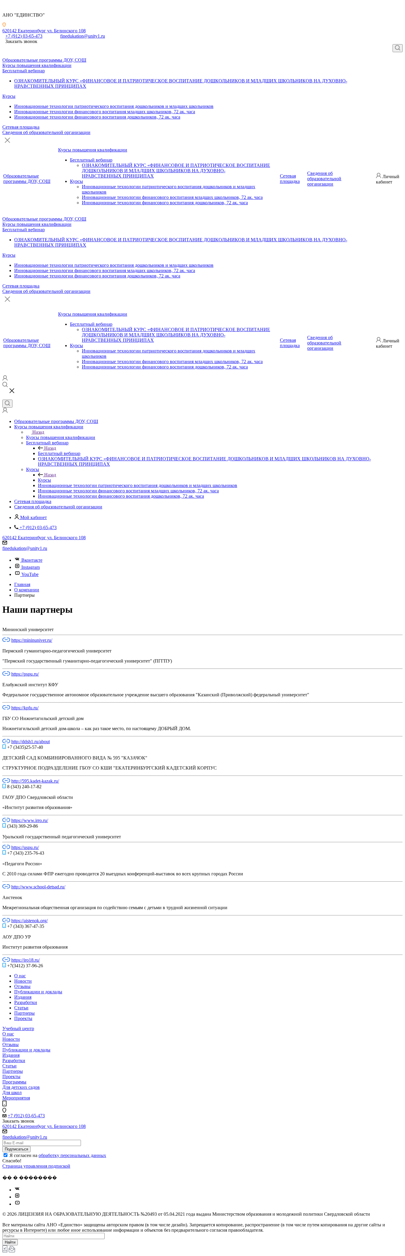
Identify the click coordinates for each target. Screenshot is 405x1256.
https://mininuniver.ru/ (31, 640)
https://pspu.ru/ (25, 673)
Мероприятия (16, 1097)
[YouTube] (17, 1203)
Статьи (9, 1065)
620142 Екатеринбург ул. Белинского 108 (44, 30)
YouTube (30, 574)
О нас (8, 1033)
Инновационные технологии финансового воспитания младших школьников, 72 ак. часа (104, 111)
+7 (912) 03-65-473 (23, 36)
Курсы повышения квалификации (36, 65)
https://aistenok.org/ (29, 920)
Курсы (8, 96)
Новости (11, 1039)
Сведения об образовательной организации (46, 132)
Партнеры (12, 1071)
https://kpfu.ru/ (25, 707)
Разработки (13, 1060)
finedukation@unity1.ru (82, 36)
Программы (14, 1081)
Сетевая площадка (20, 127)
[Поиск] (398, 48)
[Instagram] (17, 1196)
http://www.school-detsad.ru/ (38, 886)
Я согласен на (57, 1155)
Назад (38, 432)
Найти (10, 1242)
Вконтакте (31, 560)
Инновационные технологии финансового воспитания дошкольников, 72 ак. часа (97, 116)
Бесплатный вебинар (23, 70)
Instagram (30, 567)
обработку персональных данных (72, 1155)
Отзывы (10, 1044)
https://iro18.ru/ (25, 960)
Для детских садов (21, 1087)
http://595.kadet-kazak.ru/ (35, 780)
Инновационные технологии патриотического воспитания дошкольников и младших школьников (113, 106)
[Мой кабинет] (5, 379)
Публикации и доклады (26, 1049)
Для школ (12, 1092)
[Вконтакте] (17, 1189)
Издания (11, 1055)
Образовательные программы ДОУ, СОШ (44, 60)
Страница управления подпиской (36, 1166)
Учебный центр (18, 1028)
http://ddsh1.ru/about (30, 741)
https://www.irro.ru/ (29, 820)
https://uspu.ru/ (25, 847)
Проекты (11, 1076)
